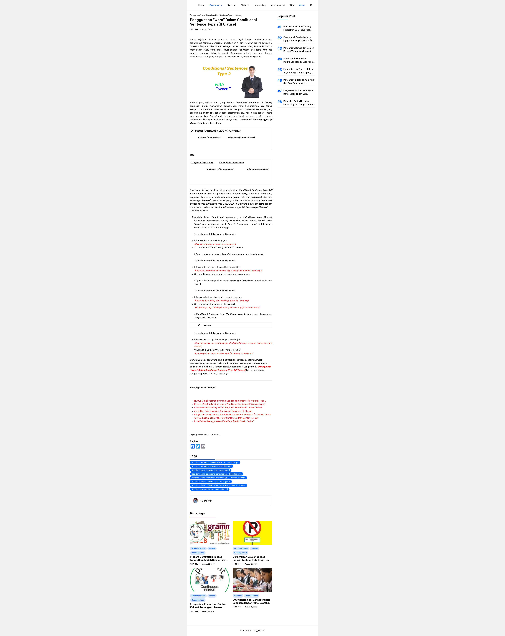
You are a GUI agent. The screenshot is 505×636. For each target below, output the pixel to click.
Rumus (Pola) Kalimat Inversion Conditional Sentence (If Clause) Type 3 (230, 400)
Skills (243, 5)
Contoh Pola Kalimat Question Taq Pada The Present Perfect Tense (228, 407)
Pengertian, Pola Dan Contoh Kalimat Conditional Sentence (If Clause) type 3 (232, 414)
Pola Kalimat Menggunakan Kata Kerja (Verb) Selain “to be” (224, 421)
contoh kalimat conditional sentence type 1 (211, 470)
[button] (311, 5)
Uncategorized (198, 553)
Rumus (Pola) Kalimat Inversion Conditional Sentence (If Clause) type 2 (230, 404)
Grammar (214, 5)
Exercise (238, 596)
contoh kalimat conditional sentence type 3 (211, 481)
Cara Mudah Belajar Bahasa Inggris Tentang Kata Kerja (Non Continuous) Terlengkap (251, 560)
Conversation (278, 5)
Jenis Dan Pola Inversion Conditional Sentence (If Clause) (223, 411)
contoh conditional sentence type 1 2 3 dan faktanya (215, 462)
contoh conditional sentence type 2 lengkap (212, 466)
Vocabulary (260, 5)
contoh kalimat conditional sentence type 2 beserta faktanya (219, 478)
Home (201, 5)
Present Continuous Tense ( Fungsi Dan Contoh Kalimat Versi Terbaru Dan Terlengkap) (209, 560)
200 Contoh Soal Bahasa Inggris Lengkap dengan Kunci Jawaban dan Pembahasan (252, 602)
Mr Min (195, 29)
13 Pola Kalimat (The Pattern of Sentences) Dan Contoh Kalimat (226, 418)
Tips (292, 5)
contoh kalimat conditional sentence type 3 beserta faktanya (219, 485)
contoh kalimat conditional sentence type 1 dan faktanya (217, 474)
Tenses (212, 548)
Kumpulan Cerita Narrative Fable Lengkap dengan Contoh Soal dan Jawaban (298, 104)
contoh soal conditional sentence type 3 (210, 489)
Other (302, 5)
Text (230, 5)
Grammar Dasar (198, 548)
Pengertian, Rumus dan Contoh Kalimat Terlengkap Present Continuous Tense (208, 607)
